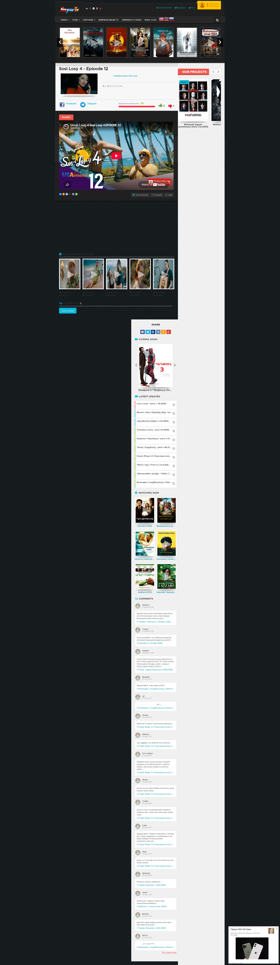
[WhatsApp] (76, 194)
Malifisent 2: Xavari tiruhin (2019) (152, 906)
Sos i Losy (133, 76)
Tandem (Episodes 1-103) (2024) (152, 885)
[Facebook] (90, 8)
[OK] (97, 8)
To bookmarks (165, 8)
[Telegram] (93, 8)
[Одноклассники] (63, 194)
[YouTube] (100, 8)
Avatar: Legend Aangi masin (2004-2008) (155, 670)
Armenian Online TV (108, 20)
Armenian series (120, 76)
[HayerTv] (69, 9)
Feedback (181, 8)
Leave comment (67, 311)
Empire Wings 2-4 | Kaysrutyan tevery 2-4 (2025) (156, 727)
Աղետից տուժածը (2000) (150, 643)
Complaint (158, 195)
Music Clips (150, 20)
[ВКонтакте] (60, 194)
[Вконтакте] (86, 8)
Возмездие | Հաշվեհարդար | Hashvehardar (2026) (156, 689)
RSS (192, 8)
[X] (70, 194)
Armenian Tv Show (131, 20)
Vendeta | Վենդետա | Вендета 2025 (154, 622)
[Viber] (73, 194)
